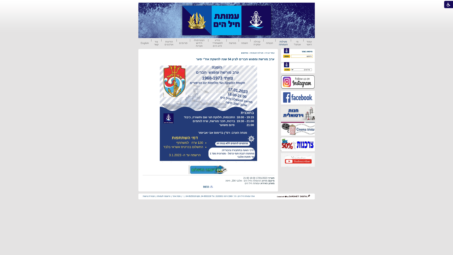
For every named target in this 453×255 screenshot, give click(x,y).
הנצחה (269, 43)
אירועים (244, 53)
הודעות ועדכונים (169, 43)
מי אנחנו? (297, 43)
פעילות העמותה (283, 43)
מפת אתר (176, 196)
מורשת (232, 43)
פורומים (183, 43)
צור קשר (156, 43)
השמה (244, 43)
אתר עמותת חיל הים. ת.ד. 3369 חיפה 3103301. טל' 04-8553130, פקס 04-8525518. (220, 196)
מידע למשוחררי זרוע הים (217, 43)
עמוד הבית (269, 53)
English (145, 43)
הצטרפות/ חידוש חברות (199, 43)
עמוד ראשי (309, 43)
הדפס (206, 186)
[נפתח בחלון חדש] (298, 88)
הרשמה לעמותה (163, 196)
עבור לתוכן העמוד (277, 6)
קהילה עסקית (257, 43)
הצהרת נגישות (149, 196)
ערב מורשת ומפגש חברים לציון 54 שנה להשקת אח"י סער (235, 59)
